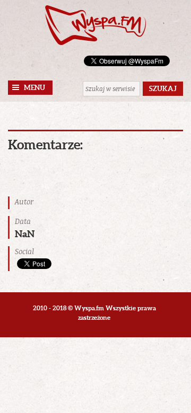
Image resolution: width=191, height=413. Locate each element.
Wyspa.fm (95, 25)
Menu (34, 88)
